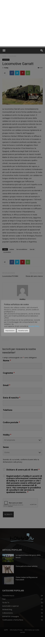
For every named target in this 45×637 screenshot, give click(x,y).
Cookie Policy (34, 326)
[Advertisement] (22, 23)
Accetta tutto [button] (23, 330)
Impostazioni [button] (9, 330)
